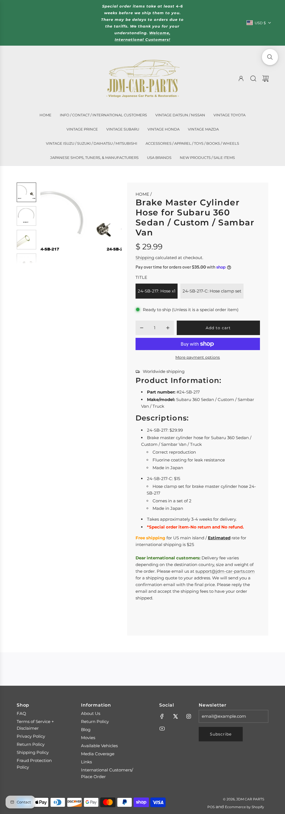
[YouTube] (162, 728)
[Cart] (265, 78)
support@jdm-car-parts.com (225, 571)
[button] (53, 223)
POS (211, 807)
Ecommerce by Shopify (244, 807)
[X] (175, 716)
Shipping (145, 257)
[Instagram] (189, 716)
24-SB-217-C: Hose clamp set (212, 291)
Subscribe (221, 734)
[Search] (253, 78)
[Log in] (241, 78)
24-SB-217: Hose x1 (156, 291)
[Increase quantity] (168, 328)
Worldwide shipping (164, 371)
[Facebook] (162, 716)
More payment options (197, 357)
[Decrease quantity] (142, 328)
